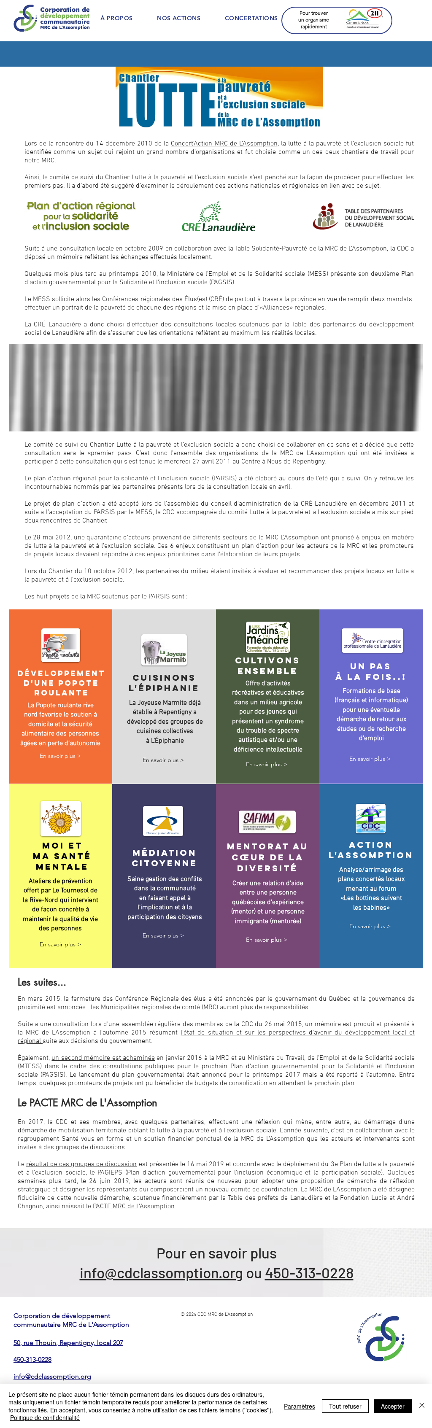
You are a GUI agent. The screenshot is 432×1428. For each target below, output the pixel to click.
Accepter (393, 1406)
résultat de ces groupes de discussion (81, 1164)
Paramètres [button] (299, 1406)
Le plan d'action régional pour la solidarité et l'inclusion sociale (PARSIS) (130, 478)
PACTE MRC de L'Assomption (134, 1206)
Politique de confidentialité (45, 1417)
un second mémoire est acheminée (103, 1058)
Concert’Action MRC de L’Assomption (224, 144)
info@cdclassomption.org (161, 1272)
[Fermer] (422, 1405)
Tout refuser (345, 1406)
